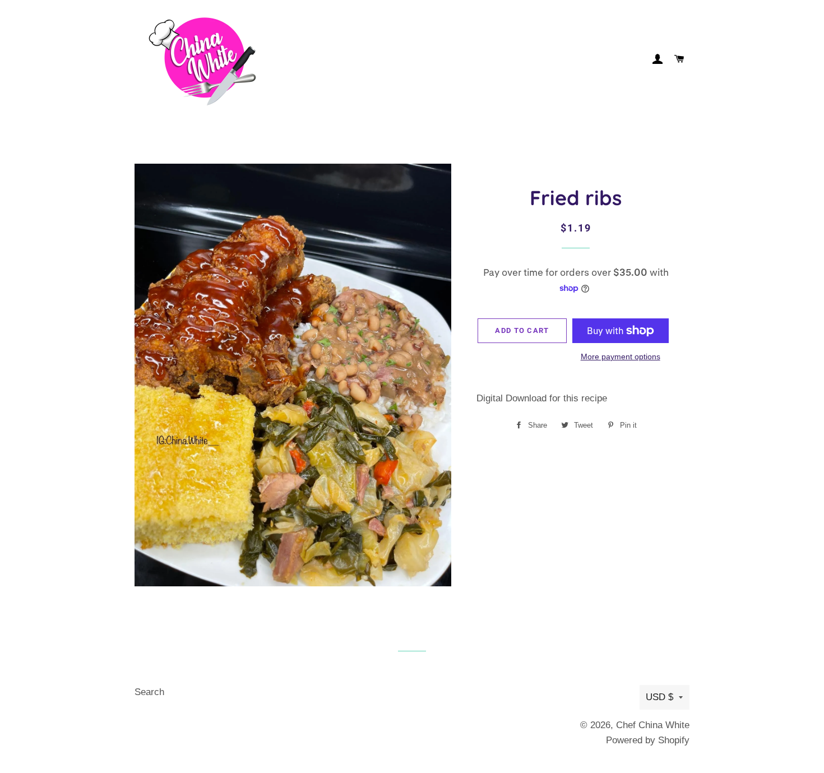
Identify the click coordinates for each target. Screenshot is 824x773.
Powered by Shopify (647, 740)
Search (149, 692)
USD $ (659, 697)
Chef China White (652, 725)
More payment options (620, 356)
